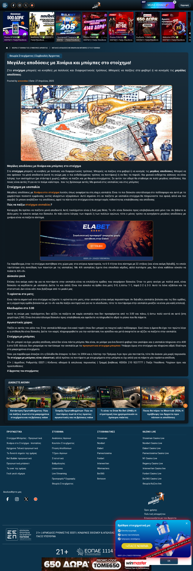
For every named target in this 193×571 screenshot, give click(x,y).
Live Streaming (59, 473)
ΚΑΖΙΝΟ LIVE (149, 432)
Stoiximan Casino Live (153, 438)
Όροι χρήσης (150, 510)
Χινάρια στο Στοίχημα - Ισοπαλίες (24, 443)
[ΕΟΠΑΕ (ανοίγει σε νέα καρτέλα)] (107, 552)
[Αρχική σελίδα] (7, 48)
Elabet (100, 448)
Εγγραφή (185, 5)
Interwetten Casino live (154, 468)
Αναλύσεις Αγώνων (61, 438)
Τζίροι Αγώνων (59, 453)
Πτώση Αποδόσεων (61, 448)
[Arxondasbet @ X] (25, 5)
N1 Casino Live (150, 458)
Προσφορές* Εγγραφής (63, 478)
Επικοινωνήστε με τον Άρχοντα (160, 518)
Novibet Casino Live (152, 443)
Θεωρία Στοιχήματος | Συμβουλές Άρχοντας (34, 55)
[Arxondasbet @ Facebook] (13, 5)
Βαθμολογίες (58, 463)
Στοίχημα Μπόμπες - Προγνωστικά (24, 438)
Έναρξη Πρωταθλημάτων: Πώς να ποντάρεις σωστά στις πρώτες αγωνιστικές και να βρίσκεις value (74, 414)
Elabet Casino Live (152, 448)
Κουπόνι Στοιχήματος (63, 443)
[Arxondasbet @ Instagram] (19, 5)
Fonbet (100, 458)
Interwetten (103, 463)
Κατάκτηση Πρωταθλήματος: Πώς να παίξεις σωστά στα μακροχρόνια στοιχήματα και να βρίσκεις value (29, 414)
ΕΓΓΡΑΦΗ (96, 246)
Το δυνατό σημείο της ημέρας (22, 453)
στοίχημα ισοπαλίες (38, 204)
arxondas (23, 81)
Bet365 (100, 473)
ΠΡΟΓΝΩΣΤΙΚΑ (14, 432)
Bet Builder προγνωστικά (19, 458)
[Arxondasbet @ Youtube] (32, 5)
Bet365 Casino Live (152, 478)
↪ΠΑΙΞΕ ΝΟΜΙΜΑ (137, 546)
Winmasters (103, 468)
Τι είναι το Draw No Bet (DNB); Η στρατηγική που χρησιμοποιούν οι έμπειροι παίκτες (118, 414)
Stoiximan (102, 438)
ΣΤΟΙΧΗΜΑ (57, 432)
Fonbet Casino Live (152, 473)
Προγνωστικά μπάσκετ (18, 463)
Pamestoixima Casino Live (156, 453)
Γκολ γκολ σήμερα (16, 473)
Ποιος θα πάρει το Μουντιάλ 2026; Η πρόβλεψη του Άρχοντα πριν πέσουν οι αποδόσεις (163, 414)
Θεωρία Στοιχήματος (62, 483)
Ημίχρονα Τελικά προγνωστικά (22, 448)
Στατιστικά (57, 458)
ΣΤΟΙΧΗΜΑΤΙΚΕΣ (106, 432)
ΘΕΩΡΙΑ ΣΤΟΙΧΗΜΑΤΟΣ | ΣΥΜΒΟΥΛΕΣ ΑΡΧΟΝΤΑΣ (30, 48)
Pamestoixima (104, 453)
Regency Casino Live (153, 463)
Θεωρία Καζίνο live (152, 483)
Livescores (57, 468)
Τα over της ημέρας (16, 468)
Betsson (101, 478)
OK (169, 561)
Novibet (101, 443)
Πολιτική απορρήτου (154, 514)
